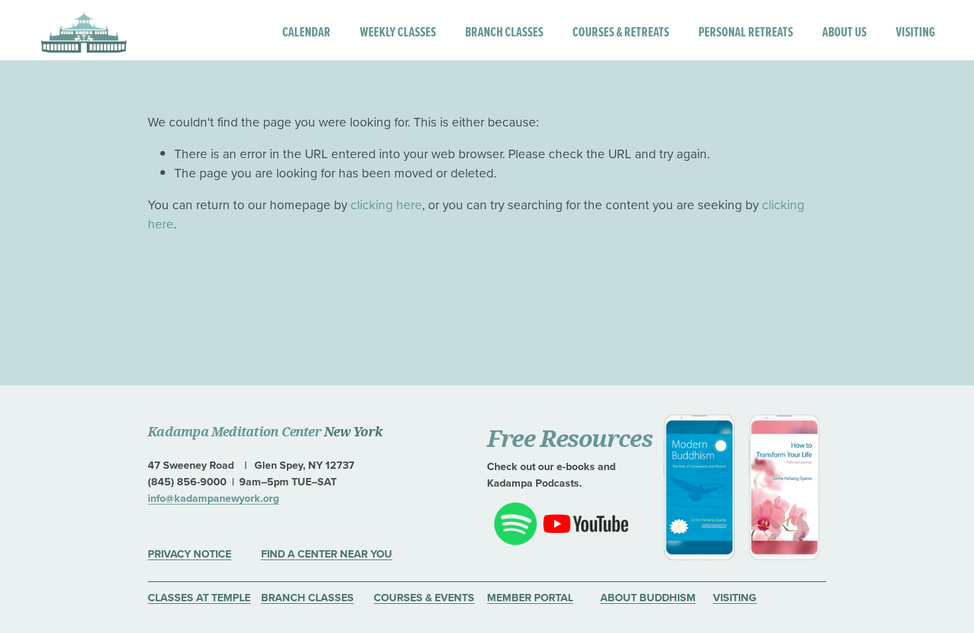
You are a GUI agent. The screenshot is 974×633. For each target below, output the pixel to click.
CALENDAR (306, 31)
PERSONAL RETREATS (745, 31)
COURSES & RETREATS (620, 31)
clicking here (386, 204)
